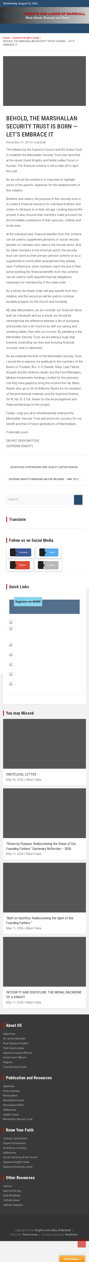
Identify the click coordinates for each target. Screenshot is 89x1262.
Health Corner (11, 1114)
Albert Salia (33, 779)
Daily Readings (11, 1195)
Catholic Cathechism (15, 1138)
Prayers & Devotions (14, 1143)
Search (78, 500)
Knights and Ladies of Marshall (53, 1230)
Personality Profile (13, 1105)
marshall (40, 142)
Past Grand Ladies (13, 1048)
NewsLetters (10, 1095)
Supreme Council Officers (17, 1052)
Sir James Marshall (14, 1038)
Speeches (8, 1086)
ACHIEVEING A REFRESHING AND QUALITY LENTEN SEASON (44, 467)
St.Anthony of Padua (14, 1148)
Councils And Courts (15, 1067)
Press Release (11, 1091)
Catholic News (11, 1200)
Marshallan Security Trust (17, 1119)
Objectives (9, 1033)
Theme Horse (30, 1234)
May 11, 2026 (15, 853)
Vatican (7, 1186)
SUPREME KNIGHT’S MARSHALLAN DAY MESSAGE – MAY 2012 (44, 479)
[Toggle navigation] (8, 28)
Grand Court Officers (14, 1057)
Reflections (9, 1109)
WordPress (71, 1234)
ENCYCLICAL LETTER (21, 774)
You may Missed (20, 713)
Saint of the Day (12, 1190)
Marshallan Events (13, 1100)
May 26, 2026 (15, 779)
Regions (8, 1062)
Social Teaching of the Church (20, 1157)
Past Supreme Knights (15, 1043)
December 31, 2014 (19, 142)
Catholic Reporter (13, 1205)
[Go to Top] (82, 1243)
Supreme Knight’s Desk (16, 1162)
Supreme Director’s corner (18, 1166)
